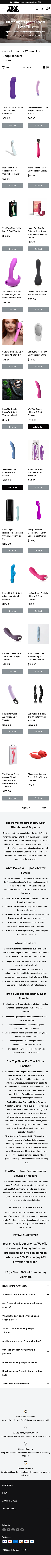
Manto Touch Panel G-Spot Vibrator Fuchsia (37, 169)
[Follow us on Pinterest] (17, 1529)
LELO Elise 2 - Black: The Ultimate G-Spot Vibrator (37, 717)
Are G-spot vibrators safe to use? (18, 1294)
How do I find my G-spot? (14, 1285)
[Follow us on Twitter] (8, 1529)
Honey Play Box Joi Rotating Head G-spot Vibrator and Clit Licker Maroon (38, 232)
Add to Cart (38, 427)
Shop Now (38, 1097)
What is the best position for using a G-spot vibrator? (21, 1317)
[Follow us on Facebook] (4, 1529)
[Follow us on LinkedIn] (22, 1529)
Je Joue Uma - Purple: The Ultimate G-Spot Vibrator (12, 656)
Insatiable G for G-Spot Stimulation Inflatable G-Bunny (12, 596)
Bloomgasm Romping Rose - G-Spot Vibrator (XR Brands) (37, 777)
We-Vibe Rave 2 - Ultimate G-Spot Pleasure (35, 412)
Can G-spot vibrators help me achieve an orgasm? (22, 1305)
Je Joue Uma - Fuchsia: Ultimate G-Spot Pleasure (38, 596)
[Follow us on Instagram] (13, 1529)
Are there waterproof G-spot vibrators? (21, 1341)
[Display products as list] (47, 67)
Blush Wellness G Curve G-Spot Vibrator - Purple (38, 110)
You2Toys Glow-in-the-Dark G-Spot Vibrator (12, 229)
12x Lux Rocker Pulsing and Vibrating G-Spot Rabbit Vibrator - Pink (12, 294)
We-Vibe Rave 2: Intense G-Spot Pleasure (9, 472)
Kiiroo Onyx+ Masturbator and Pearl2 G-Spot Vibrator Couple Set (12, 534)
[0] (46, 9)
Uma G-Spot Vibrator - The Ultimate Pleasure (37, 292)
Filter (8, 67)
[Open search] (37, 9)
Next (44, 807)
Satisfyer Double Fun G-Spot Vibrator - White (38, 353)
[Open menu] (3, 9)
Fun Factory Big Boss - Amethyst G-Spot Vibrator (12, 717)
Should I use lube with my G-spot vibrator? (18, 1330)
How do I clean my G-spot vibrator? (19, 1362)
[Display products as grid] (44, 67)
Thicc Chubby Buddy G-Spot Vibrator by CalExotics (12, 110)
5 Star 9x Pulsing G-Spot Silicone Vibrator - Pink (12, 353)
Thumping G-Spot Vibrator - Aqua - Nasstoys (35, 472)
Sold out (12, 125)
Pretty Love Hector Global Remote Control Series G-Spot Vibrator (37, 532)
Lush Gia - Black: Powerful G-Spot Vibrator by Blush (9, 412)
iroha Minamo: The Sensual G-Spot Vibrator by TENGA (36, 656)
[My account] (42, 9)
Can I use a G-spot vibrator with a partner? (18, 1351)
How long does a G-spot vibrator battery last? (22, 1373)
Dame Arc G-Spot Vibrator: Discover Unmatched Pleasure (11, 170)
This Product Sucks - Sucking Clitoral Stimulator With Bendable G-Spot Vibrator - (11, 780)
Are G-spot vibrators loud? (15, 1383)
